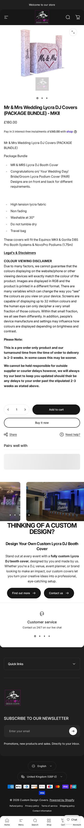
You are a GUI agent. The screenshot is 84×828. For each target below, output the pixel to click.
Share (13, 434)
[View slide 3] (44, 636)
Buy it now (42, 422)
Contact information (42, 811)
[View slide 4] (49, 636)
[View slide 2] (39, 636)
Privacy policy (32, 806)
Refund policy (16, 806)
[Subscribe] (73, 731)
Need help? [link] (72, 434)
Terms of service (49, 806)
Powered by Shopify (62, 800)
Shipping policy (67, 806)
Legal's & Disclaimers (20, 253)
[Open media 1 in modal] (73, 32)
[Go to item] (37, 98)
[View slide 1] (35, 636)
